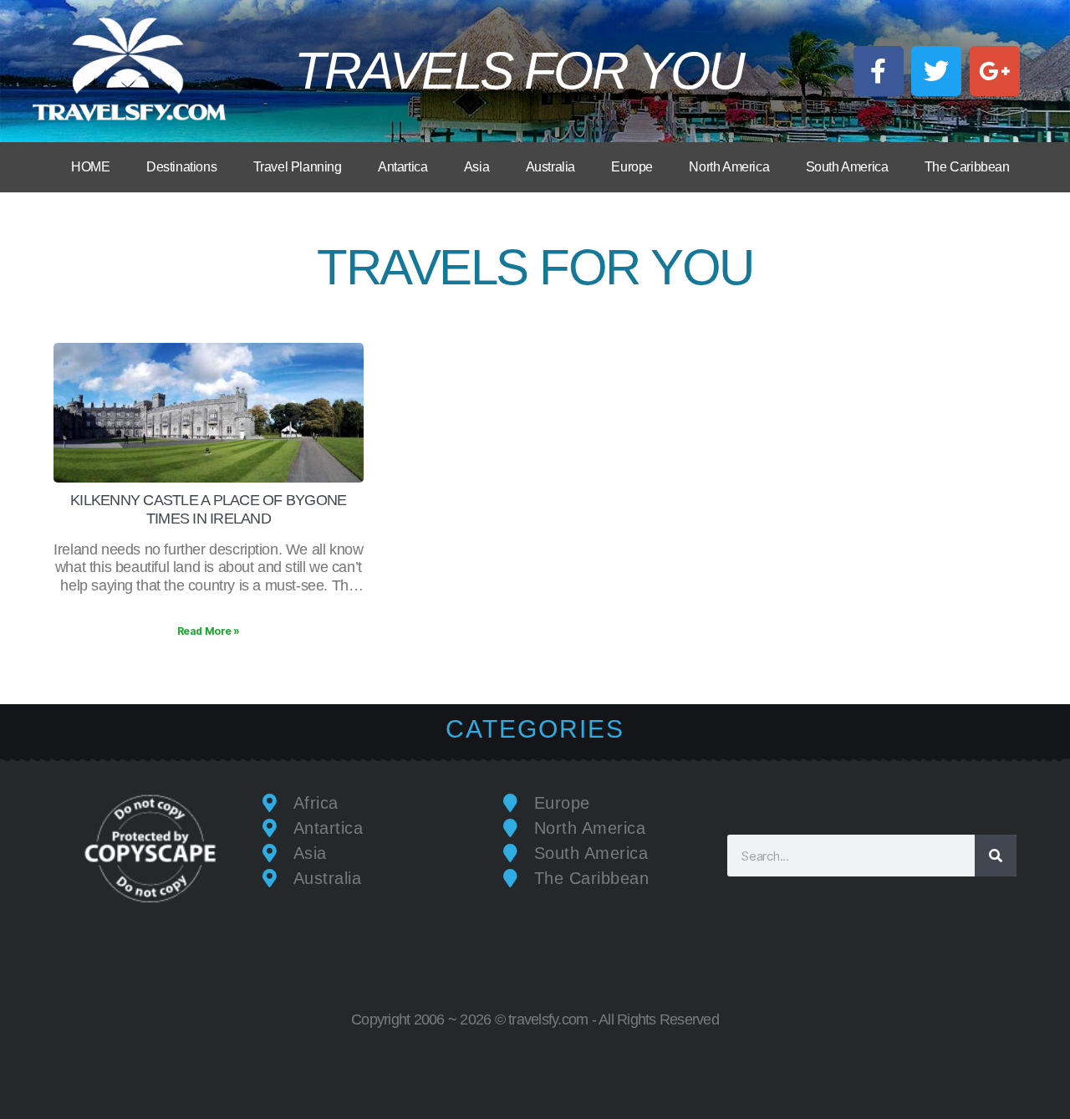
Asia (476, 167)
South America (847, 167)
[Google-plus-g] (995, 71)
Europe (632, 167)
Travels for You (518, 71)
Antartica (402, 167)
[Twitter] (936, 71)
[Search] (995, 855)
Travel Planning (297, 167)
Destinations (181, 167)
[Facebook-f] (878, 71)
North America (729, 167)
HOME (90, 167)
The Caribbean (967, 167)
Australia (550, 167)
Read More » (209, 631)
